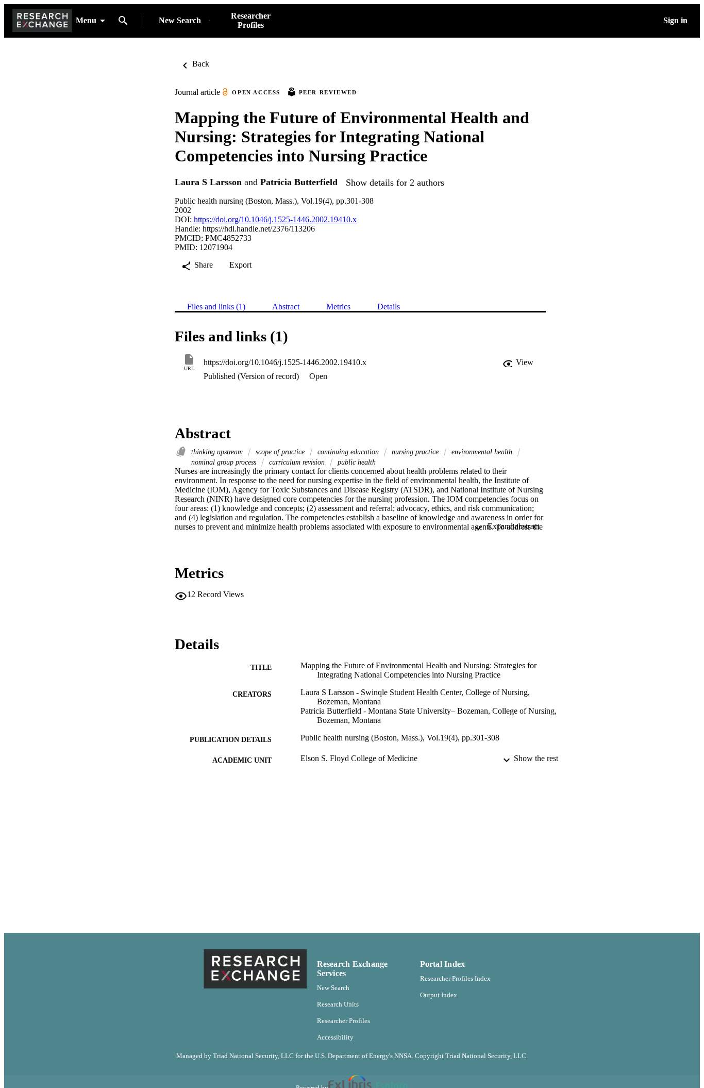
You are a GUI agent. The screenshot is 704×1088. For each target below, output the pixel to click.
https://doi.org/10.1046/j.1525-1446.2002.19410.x (275, 219)
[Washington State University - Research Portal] (42, 20)
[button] (518, 362)
